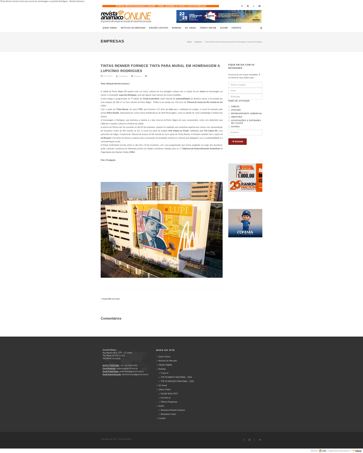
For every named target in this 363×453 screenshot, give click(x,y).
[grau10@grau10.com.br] (259, 6)
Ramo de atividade (239, 101)
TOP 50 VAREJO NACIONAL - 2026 (176, 377)
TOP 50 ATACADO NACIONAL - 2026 (177, 381)
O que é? (164, 373)
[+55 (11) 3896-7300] (254, 6)
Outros (235, 127)
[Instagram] (248, 6)
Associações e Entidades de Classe (246, 121)
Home (189, 42)
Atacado (236, 110)
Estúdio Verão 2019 (169, 394)
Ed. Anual (163, 386)
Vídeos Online (165, 390)
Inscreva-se (165, 398)
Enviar (238, 142)
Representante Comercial (246, 113)
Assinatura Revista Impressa (173, 410)
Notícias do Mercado (168, 361)
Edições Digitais (165, 365)
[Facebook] (242, 6)
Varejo (235, 106)
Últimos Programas (169, 402)
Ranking (162, 369)
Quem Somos (164, 357)
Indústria (236, 117)
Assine (161, 406)
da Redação (123, 76)
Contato (162, 418)
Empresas (198, 42)
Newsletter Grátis (168, 414)
